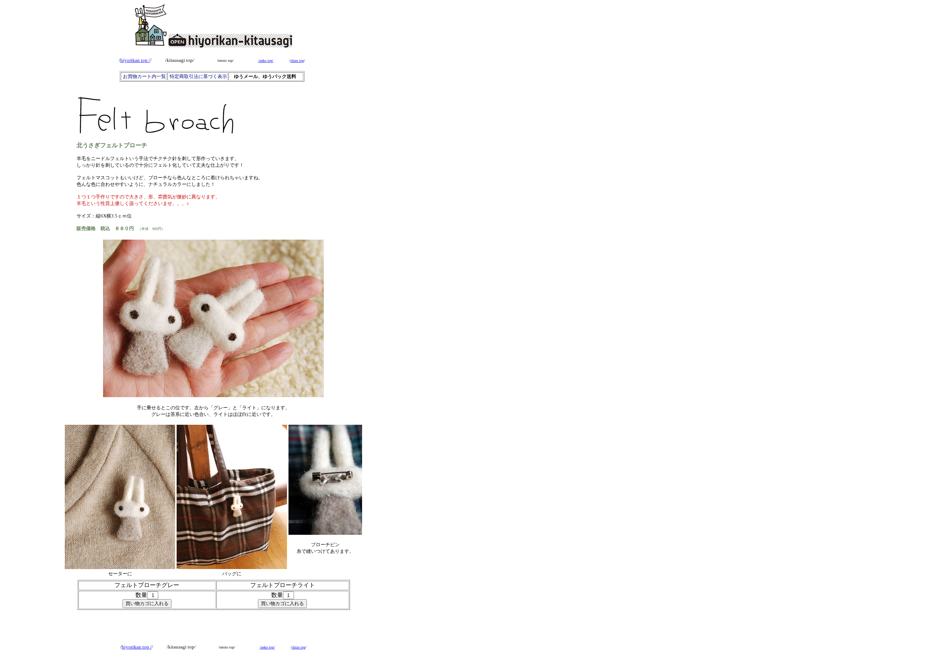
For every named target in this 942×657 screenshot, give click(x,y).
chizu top (297, 61)
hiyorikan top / (135, 60)
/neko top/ (265, 61)
